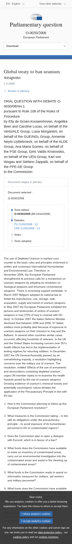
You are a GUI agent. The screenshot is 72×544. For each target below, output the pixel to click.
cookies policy (21, 537)
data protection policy (50, 532)
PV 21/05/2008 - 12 (26, 224)
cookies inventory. (49, 537)
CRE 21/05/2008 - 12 (27, 228)
